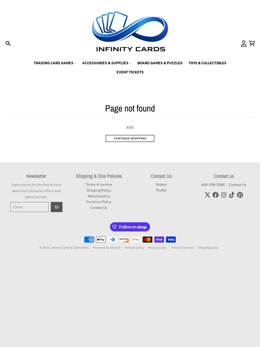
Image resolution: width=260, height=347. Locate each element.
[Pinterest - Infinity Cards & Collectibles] (240, 195)
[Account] (244, 43)
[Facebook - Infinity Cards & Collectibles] (216, 195)
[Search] (8, 43)
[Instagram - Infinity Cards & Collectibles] (224, 195)
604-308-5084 (213, 184)
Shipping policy (208, 247)
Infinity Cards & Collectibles (70, 247)
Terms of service (182, 247)
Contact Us (237, 184)
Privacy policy (157, 247)
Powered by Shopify (107, 247)
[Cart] (252, 43)
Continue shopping (130, 138)
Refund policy (134, 247)
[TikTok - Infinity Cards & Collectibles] (232, 195)
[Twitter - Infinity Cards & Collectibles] (207, 195)
